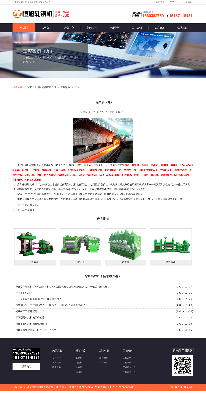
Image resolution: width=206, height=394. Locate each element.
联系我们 (182, 28)
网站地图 (174, 387)
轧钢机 (35, 262)
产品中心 (174, 2)
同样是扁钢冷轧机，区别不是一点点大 (36, 330)
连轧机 (80, 262)
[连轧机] (80, 244)
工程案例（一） (130, 358)
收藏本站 (188, 2)
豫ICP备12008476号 (81, 387)
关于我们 (46, 28)
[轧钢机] (35, 244)
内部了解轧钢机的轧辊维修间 (31, 324)
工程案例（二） (130, 362)
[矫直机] (125, 244)
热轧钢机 (171, 262)
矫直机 (125, 262)
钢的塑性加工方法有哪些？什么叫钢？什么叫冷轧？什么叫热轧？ (51, 305)
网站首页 (160, 2)
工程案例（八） (30, 210)
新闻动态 (92, 28)
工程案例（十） (30, 205)
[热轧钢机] (171, 244)
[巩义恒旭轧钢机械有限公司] (41, 17)
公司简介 (56, 358)
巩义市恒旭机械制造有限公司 (51, 57)
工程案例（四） (130, 372)
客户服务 (159, 28)
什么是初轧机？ (24, 293)
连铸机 (79, 372)
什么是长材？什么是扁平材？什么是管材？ (38, 299)
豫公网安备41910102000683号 (115, 387)
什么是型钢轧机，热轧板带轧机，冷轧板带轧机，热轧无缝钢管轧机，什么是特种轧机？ (63, 287)
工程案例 (137, 28)
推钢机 (79, 367)
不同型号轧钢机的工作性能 (30, 317)
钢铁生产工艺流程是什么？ (30, 311)
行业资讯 (114, 28)
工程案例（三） (130, 367)
